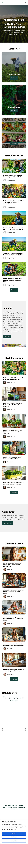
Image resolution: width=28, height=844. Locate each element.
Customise (14, 837)
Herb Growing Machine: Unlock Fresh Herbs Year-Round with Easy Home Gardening (12, 405)
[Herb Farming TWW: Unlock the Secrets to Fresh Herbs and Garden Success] (14, 368)
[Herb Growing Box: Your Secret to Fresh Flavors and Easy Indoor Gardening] (14, 473)
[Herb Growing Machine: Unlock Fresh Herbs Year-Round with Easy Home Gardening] (14, 394)
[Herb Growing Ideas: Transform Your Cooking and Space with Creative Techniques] (14, 421)
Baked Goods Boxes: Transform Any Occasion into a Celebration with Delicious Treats (12, 564)
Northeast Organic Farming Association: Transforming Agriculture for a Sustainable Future (13, 202)
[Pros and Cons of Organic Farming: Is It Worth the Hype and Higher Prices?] (14, 166)
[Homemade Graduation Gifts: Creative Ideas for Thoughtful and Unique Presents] (14, 634)
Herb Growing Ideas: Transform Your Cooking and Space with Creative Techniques (12, 431)
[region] (14, 831)
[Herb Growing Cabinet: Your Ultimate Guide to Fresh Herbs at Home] (14, 448)
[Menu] (25, 2)
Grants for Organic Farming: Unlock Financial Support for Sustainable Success (12, 280)
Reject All (14, 840)
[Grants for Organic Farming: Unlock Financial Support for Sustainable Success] (14, 269)
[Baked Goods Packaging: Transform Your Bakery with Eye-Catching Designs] (14, 660)
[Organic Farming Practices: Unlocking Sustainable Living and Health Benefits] (14, 218)
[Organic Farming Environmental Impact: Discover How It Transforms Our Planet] (14, 244)
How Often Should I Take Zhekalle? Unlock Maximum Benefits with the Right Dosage (14, 807)
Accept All (14, 833)
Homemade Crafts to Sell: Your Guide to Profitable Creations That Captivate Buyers (13, 591)
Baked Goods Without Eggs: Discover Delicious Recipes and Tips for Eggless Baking (13, 618)
